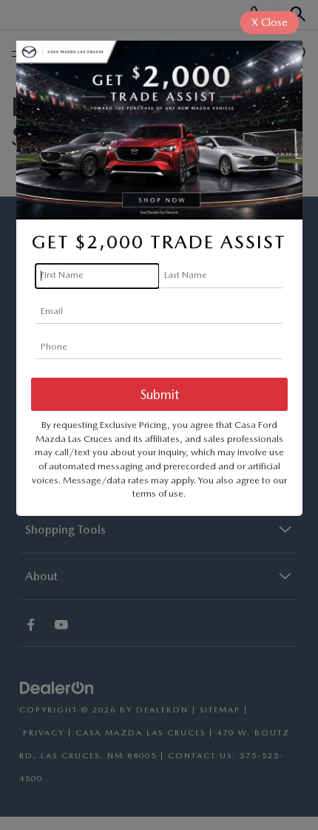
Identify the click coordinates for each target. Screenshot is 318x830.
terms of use (157, 493)
